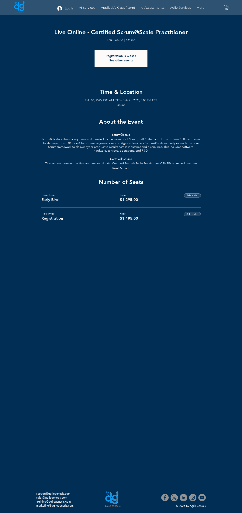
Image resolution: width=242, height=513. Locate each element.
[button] (227, 7)
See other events (121, 60)
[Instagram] (192, 497)
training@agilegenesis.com (53, 502)
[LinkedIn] (183, 497)
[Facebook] (165, 497)
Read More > (121, 168)
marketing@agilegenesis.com (55, 506)
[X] (174, 497)
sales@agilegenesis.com (51, 498)
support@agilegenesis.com (53, 494)
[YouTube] (202, 497)
